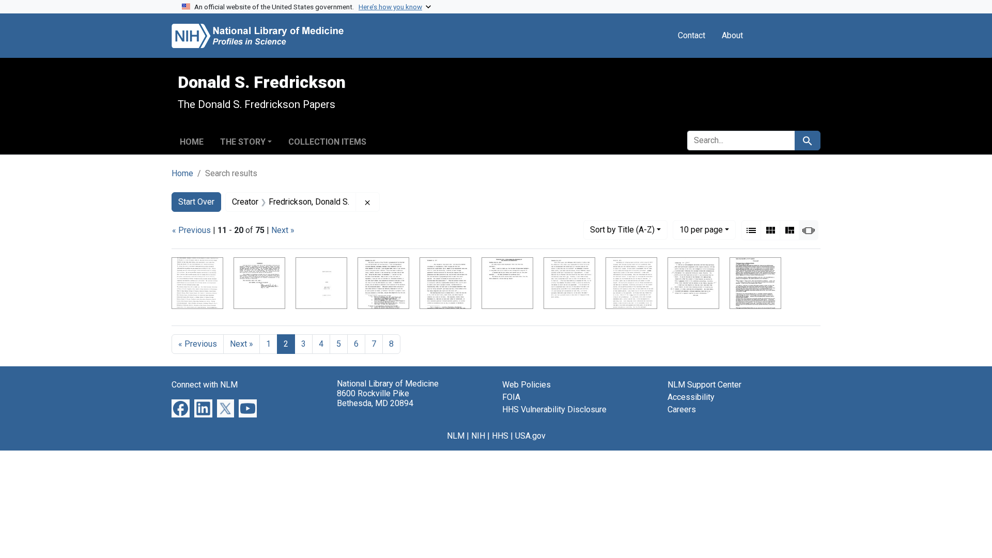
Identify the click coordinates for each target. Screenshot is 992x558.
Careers (682, 409)
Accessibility (691, 397)
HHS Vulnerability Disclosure (554, 409)
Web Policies (526, 385)
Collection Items (327, 142)
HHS (500, 436)
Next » (283, 230)
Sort (622, 230)
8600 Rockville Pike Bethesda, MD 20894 (375, 398)
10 (701, 229)
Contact (691, 35)
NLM (455, 436)
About (732, 35)
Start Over (196, 202)
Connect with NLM (205, 385)
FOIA (511, 397)
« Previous (191, 230)
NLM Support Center (704, 385)
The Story (243, 142)
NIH (478, 436)
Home (192, 142)
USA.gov (530, 436)
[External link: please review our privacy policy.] (181, 408)
